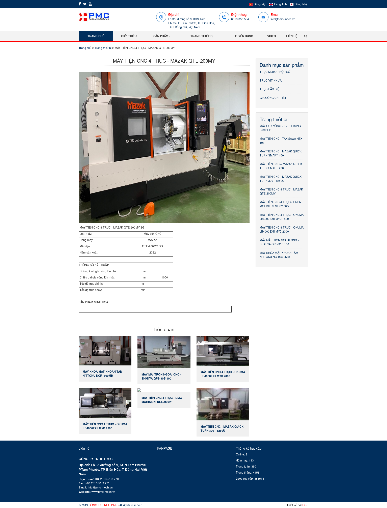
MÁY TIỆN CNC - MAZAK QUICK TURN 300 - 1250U (281, 179)
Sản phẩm (160, 36)
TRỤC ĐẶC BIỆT (270, 89)
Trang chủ (95, 36)
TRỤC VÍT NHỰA (271, 80)
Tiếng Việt (259, 4)
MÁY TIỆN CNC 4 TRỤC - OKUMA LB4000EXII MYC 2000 (282, 229)
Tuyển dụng (244, 36)
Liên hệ (291, 36)
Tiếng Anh (280, 4)
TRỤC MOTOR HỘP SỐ (275, 72)
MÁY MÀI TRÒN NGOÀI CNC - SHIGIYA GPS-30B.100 (279, 242)
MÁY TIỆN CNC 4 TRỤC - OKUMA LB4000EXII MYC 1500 (282, 217)
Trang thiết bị (201, 36)
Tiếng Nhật (300, 4)
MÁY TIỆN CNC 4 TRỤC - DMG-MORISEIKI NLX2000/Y (280, 204)
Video (271, 36)
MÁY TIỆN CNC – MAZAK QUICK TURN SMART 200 (281, 166)
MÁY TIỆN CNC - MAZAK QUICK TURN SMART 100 (281, 153)
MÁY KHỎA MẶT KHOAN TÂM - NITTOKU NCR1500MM (280, 255)
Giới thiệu (129, 36)
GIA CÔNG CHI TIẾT (273, 98)
